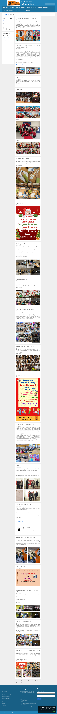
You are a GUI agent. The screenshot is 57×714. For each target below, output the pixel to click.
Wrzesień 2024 (6, 60)
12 (23, 680)
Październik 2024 (7, 59)
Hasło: (38, 694)
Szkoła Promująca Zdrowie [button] (8, 10)
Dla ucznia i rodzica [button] (20, 7)
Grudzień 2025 (6, 45)
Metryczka (5, 700)
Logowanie (53, 2)
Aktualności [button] (12, 7)
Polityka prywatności (6, 698)
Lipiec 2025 (6, 50)
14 (28, 680)
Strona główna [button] (5, 7)
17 (35, 680)
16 (32, 680)
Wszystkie (6, 61)
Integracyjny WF (20, 64)
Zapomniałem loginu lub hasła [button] (42, 700)
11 (21, 680)
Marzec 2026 (6, 42)
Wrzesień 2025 (6, 48)
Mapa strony (5, 701)
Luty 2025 (6, 55)
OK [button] (54, 711)
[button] (47, 2)
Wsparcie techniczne (6, 692)
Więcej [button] (27, 10)
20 (18, 682)
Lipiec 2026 (6, 38)
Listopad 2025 (6, 46)
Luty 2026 (6, 43)
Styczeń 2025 (6, 56)
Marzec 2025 (6, 54)
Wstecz (18, 680)
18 (37, 680)
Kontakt (4, 705)
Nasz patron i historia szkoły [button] (43, 7)
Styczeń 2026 (6, 44)
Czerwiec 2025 (6, 51)
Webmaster (5, 691)
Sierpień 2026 (6, 37)
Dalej (21, 682)
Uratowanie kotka (20, 521)
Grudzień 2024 (6, 57)
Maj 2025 (5, 52)
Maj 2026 (5, 40)
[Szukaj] (54, 4)
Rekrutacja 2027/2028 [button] (19, 10)
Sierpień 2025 (6, 49)
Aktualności (12, 14)
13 (25, 680)
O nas (4, 703)
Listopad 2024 (6, 58)
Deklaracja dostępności (7, 694)
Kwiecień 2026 (6, 41)
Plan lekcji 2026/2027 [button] (31, 7)
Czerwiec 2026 (6, 39)
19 (16, 682)
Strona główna (6, 14)
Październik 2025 (7, 47)
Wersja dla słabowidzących (7, 712)
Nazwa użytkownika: (40, 691)
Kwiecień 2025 (6, 53)
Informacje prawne (6, 696)
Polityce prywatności (51, 709)
